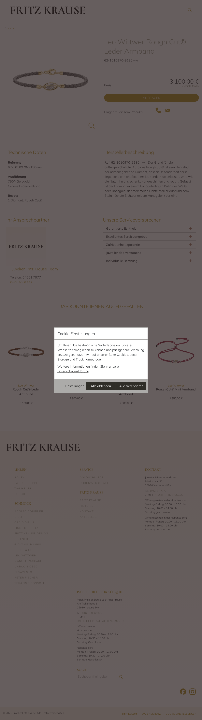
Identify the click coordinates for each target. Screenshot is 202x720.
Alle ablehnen (101, 386)
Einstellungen (74, 386)
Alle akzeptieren (131, 386)
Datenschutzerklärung (73, 371)
